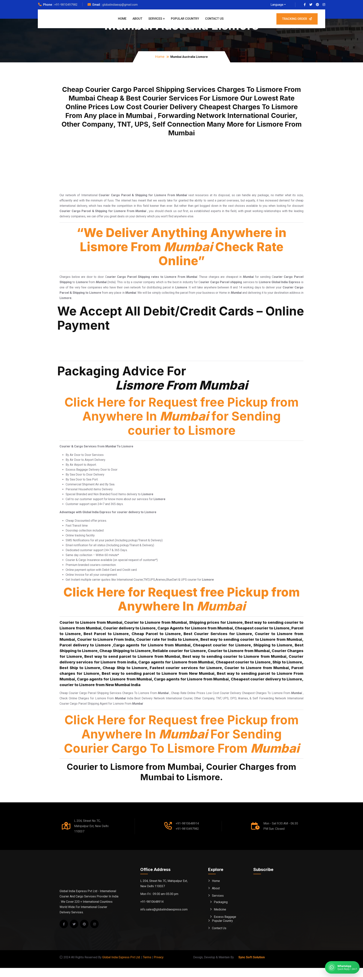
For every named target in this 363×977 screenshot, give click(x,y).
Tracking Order (294, 19)
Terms (147, 957)
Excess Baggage (225, 917)
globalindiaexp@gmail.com (120, 4)
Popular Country (185, 18)
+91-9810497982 (66, 4)
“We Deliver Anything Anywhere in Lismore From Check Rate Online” (181, 246)
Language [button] (277, 4)
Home (122, 18)
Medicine (220, 909)
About (137, 18)
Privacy (159, 957)
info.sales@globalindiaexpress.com (164, 909)
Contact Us (214, 18)
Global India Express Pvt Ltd (121, 957)
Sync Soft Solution (251, 957)
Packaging (221, 902)
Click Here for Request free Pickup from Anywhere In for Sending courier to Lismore (181, 416)
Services (155, 18)
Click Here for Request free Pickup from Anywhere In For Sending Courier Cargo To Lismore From (181, 734)
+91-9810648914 (187, 823)
